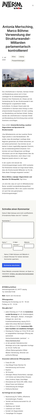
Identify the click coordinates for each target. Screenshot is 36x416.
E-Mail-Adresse (16, 243)
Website (26, 242)
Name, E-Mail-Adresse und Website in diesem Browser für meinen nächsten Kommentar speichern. (16, 256)
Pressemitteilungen (18, 60)
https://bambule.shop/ (13, 341)
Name (4, 242)
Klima (13, 56)
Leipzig (21, 56)
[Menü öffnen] (33, 5)
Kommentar (6, 221)
